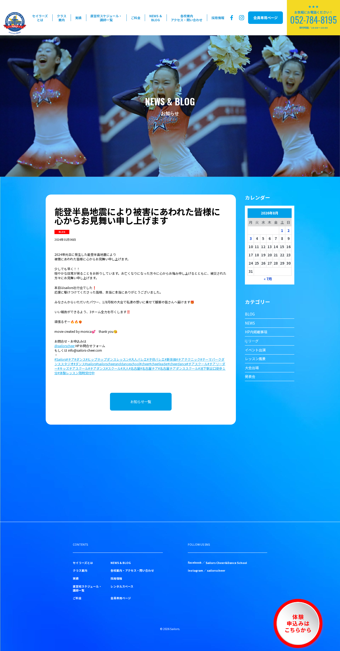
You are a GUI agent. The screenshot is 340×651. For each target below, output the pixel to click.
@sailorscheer (64, 345)
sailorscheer (216, 570)
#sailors (90, 363)
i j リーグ (251, 340)
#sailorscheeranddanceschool (118, 363)
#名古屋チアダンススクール (178, 368)
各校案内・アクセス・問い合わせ (132, 570)
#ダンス (80, 359)
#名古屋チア (149, 368)
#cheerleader (158, 363)
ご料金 (136, 17)
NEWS (250, 323)
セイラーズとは (40, 18)
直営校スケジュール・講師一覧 (106, 18)
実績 (78, 17)
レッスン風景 (255, 358)
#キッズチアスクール (73, 368)
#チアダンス (97, 368)
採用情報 (217, 17)
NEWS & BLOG (155, 18)
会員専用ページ (265, 17)
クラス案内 (61, 18)
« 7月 (268, 278)
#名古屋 (134, 368)
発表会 (250, 376)
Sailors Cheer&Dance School (226, 563)
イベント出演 (255, 349)
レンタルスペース (121, 586)
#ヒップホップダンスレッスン (107, 359)
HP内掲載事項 (256, 331)
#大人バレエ (138, 359)
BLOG (250, 314)
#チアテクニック (188, 359)
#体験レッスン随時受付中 (76, 372)
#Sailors (60, 359)
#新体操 (170, 359)
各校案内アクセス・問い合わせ (186, 18)
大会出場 (252, 367)
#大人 (125, 368)
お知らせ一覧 (140, 401)
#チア (70, 359)
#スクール (113, 368)
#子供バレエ (156, 359)
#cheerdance (177, 363)
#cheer (144, 363)
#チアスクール (196, 363)
